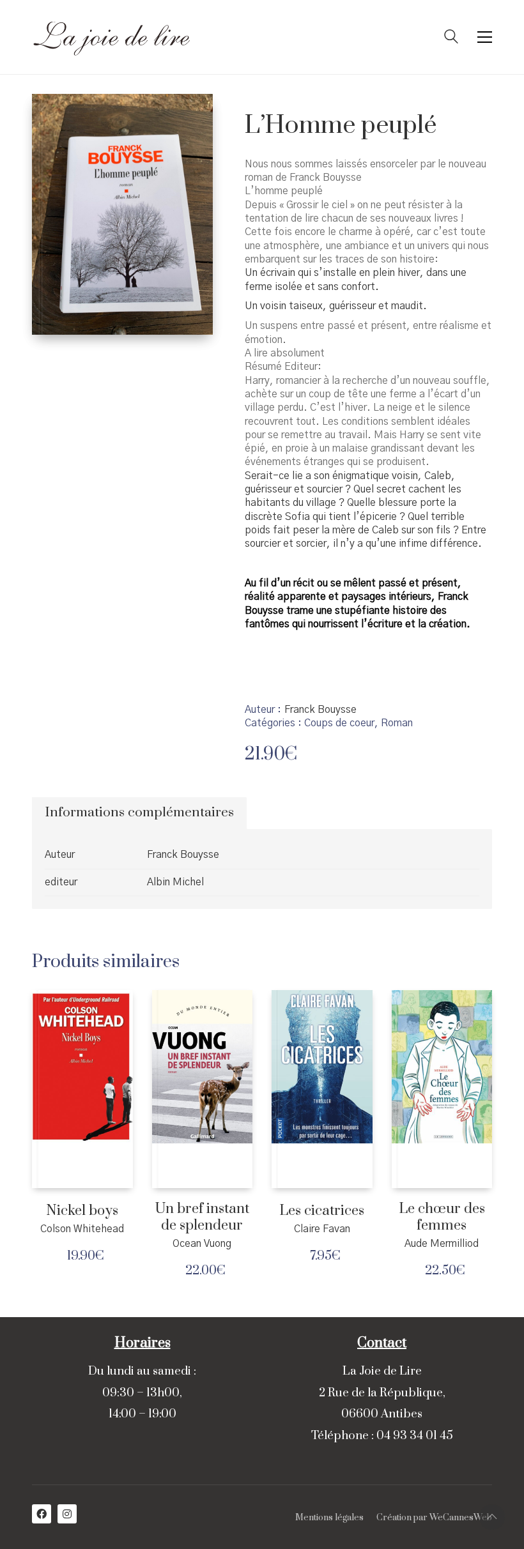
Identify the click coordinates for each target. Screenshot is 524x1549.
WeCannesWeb (460, 1518)
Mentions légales (329, 1518)
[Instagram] (67, 1513)
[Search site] (451, 38)
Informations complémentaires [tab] (139, 812)
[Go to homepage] (112, 37)
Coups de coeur (339, 723)
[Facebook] (41, 1513)
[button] (484, 37)
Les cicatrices (321, 1211)
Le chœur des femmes (442, 1217)
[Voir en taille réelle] (52, 114)
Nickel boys (82, 1211)
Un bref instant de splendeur (202, 1217)
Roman (397, 723)
